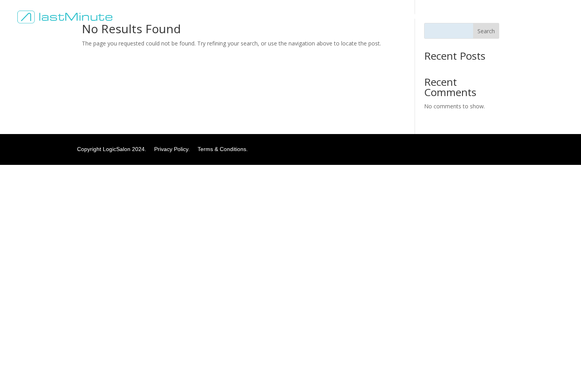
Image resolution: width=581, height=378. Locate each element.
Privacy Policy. (175, 149)
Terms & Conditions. (223, 149)
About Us (365, 16)
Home (335, 16)
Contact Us (423, 16)
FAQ (393, 16)
